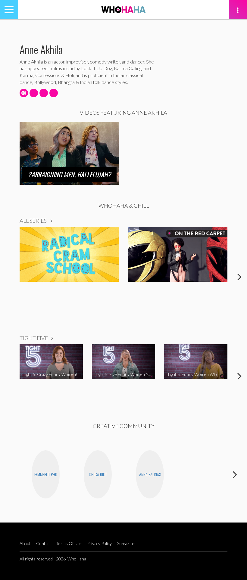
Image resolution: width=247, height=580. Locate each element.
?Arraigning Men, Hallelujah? (69, 174)
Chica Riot (98, 474)
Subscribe (126, 543)
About (25, 543)
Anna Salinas (150, 474)
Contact (43, 543)
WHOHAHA (123, 10)
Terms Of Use (69, 543)
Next (239, 276)
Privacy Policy (99, 543)
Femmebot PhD (45, 474)
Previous (7, 276)
